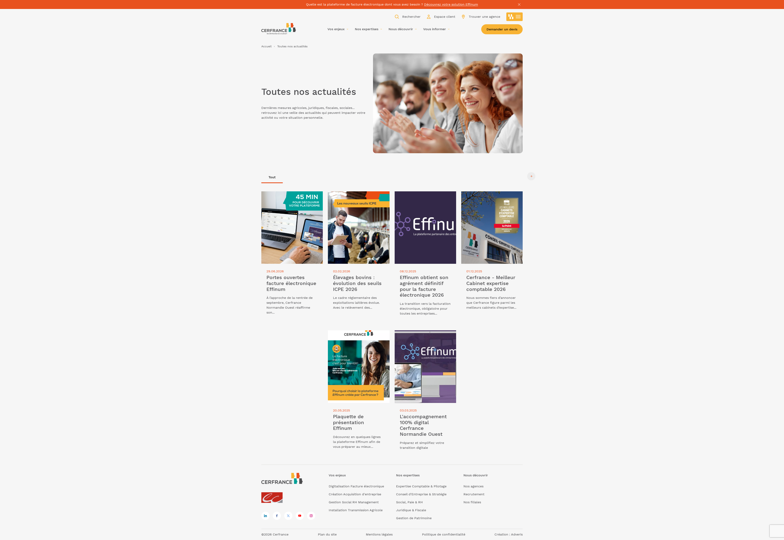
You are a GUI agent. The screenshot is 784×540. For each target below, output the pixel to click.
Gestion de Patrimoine (414, 518)
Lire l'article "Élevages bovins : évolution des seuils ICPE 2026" (353, 196)
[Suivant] (531, 176)
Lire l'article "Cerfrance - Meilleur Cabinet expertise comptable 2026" (489, 196)
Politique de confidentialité (443, 534)
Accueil (266, 46)
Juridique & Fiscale (411, 510)
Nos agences (473, 486)
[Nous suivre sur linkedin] (265, 516)
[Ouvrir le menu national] (514, 16)
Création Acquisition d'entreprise (355, 494)
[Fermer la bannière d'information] (519, 4)
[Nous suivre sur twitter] (288, 516)
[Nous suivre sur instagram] (311, 516)
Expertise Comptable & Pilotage (421, 486)
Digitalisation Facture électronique (356, 486)
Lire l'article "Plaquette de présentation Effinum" (349, 335)
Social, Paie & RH (409, 502)
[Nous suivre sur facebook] (277, 516)
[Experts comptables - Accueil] (273, 497)
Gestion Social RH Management (354, 502)
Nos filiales (472, 502)
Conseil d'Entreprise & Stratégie (421, 494)
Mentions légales (379, 534)
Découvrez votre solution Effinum (451, 4)
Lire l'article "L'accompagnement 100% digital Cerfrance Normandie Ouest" (422, 337)
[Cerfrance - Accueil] (278, 28)
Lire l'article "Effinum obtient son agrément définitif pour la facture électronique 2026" (421, 198)
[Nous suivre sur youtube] (300, 516)
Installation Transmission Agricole (356, 510)
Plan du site (327, 534)
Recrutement (473, 494)
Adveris (517, 534)
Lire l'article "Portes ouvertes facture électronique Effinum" (291, 196)
